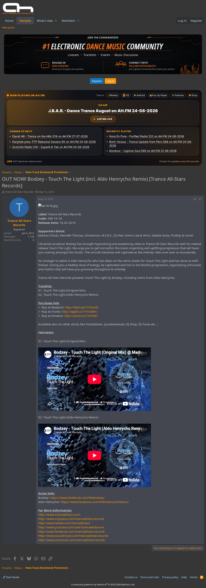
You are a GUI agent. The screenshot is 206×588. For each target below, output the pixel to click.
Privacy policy (170, 577)
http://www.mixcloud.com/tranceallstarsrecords (71, 540)
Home (9, 21)
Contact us (131, 577)
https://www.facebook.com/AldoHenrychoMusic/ (95, 502)
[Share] (195, 199)
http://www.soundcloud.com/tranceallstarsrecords (73, 536)
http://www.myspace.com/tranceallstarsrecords (71, 519)
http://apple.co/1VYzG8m (79, 311)
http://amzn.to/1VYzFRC (81, 316)
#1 (200, 199)
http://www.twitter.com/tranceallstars (64, 523)
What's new (45, 21)
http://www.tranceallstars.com (59, 514)
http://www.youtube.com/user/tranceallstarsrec (71, 527)
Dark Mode (12, 577)
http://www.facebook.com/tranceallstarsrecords (71, 531)
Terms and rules (149, 577)
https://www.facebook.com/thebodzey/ (77, 498)
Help (184, 577)
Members (68, 21)
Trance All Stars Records (19, 192)
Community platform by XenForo (103, 584)
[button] (56, 20)
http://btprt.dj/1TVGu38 (81, 307)
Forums (25, 21)
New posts (8, 27)
